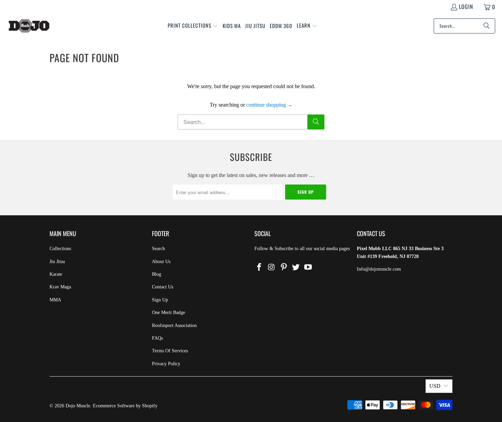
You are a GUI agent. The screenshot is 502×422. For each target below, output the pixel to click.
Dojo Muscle (78, 405)
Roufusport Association (174, 325)
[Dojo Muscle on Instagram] (272, 267)
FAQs (157, 338)
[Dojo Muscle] (29, 25)
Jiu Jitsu (57, 261)
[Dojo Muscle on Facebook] (259, 267)
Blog (156, 274)
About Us (161, 261)
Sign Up (160, 299)
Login (466, 6)
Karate (56, 274)
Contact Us (162, 286)
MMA (55, 299)
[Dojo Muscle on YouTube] (308, 267)
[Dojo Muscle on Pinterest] (284, 267)
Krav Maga (60, 286)
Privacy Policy (166, 363)
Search (158, 248)
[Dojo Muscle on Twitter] (296, 267)
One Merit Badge (168, 312)
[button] (193, 26)
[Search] (486, 25)
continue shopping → (269, 105)
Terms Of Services (170, 350)
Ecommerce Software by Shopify (125, 405)
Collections (60, 248)
